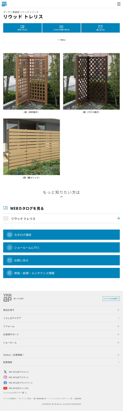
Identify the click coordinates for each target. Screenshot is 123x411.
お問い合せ (21, 260)
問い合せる (101, 30)
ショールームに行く (27, 247)
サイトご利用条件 (9, 398)
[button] (61, 39)
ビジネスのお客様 (110, 298)
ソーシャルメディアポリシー (59, 398)
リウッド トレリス (23, 218)
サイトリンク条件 (24, 398)
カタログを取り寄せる (61, 29)
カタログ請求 (22, 235)
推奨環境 (78, 398)
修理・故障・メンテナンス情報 (34, 273)
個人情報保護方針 (40, 398)
